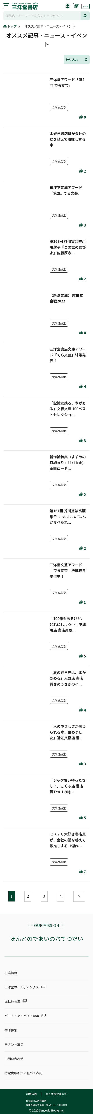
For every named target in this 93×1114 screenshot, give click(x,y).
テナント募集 (14, 1044)
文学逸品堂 (59, 107)
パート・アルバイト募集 (22, 1015)
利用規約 (31, 1094)
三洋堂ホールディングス (22, 987)
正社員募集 (12, 1001)
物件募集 (11, 1030)
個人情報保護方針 (56, 1094)
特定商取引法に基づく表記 (23, 1073)
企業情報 (11, 973)
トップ (12, 26)
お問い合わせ (14, 1058)
